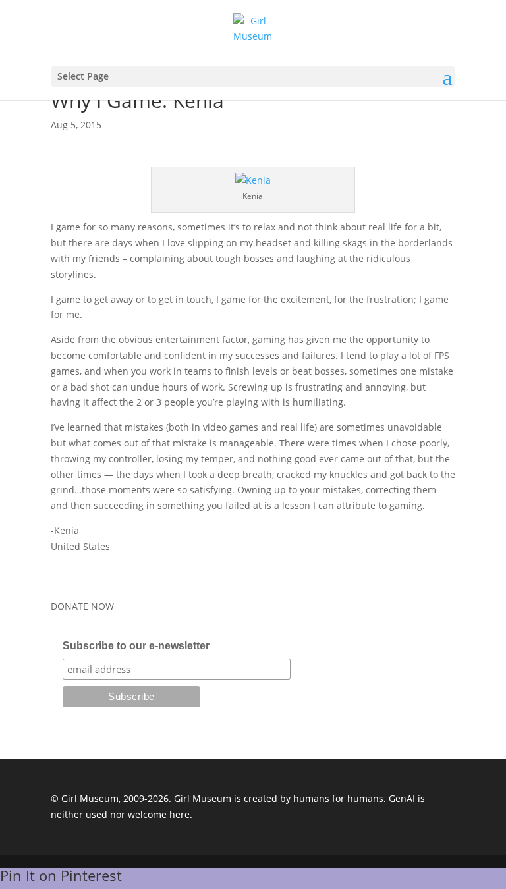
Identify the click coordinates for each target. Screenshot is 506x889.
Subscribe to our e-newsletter (136, 645)
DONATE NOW (82, 606)
